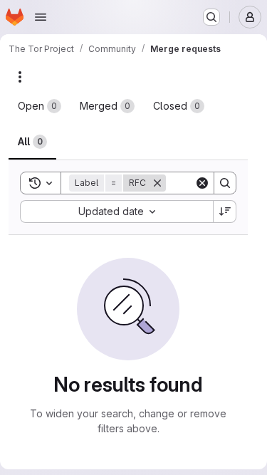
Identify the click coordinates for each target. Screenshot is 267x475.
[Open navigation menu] (40, 17)
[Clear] (202, 183)
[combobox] (116, 211)
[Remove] (157, 183)
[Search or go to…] (211, 17)
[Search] (225, 183)
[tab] (39, 106)
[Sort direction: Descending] (225, 211)
